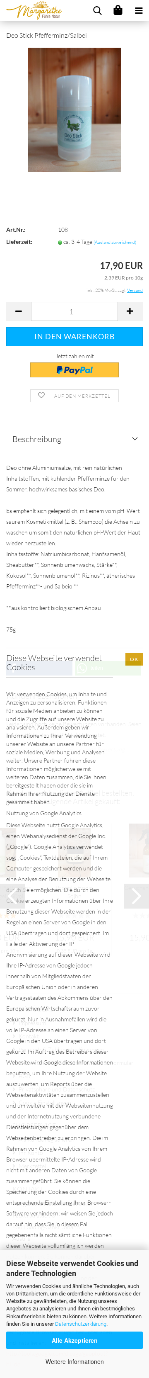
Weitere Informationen (75, 1361)
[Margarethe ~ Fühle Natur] (31, 10)
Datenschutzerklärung (80, 1324)
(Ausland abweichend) (115, 242)
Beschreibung (36, 439)
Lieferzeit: (19, 241)
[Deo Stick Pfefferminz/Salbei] (74, 108)
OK (134, 659)
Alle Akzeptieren (75, 1340)
